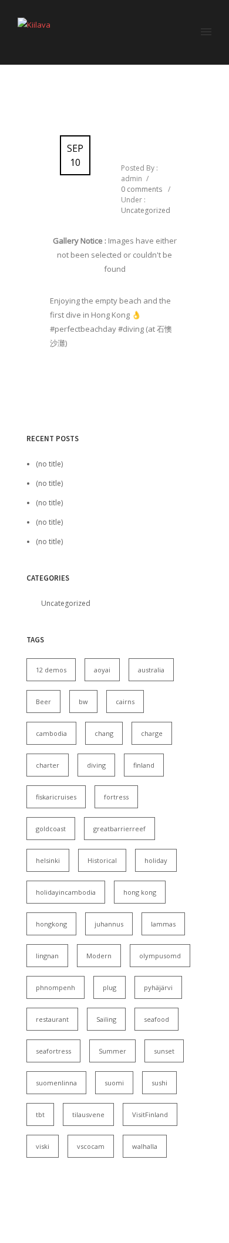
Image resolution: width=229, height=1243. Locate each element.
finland (143, 765)
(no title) (49, 464)
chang (104, 733)
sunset (164, 1051)
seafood (156, 1019)
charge (152, 733)
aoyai (102, 669)
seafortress (53, 1051)
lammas (163, 923)
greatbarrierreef (119, 828)
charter (47, 765)
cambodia (51, 733)
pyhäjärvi (158, 987)
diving (96, 765)
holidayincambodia (66, 892)
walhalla (144, 1146)
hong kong (139, 892)
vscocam (91, 1146)
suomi (114, 1082)
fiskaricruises (56, 796)
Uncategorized (145, 210)
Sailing (106, 1019)
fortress (116, 796)
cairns (125, 701)
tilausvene (88, 1114)
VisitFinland (150, 1114)
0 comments (141, 189)
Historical (102, 860)
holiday (155, 860)
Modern (99, 955)
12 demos (51, 669)
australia (151, 669)
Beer (43, 701)
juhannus (109, 923)
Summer (112, 1051)
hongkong (51, 923)
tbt (40, 1114)
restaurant (52, 1019)
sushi (159, 1082)
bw (83, 701)
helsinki (48, 860)
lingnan (47, 955)
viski (42, 1146)
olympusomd (160, 955)
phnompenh (55, 987)
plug (109, 987)
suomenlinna (56, 1082)
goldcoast (51, 828)
